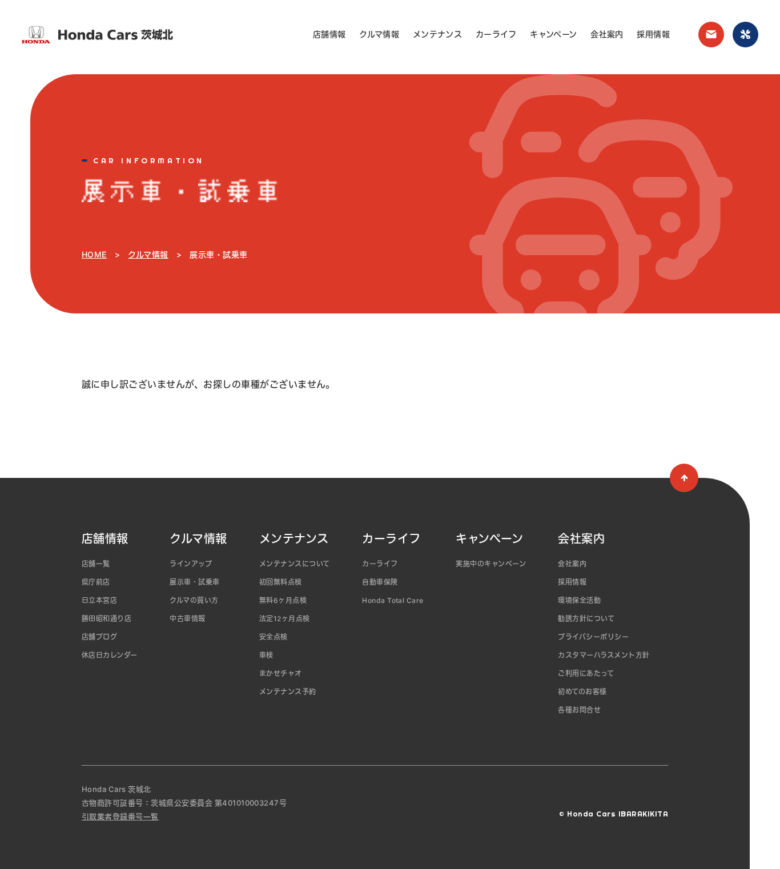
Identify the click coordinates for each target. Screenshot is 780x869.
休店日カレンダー (110, 655)
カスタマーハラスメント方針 (603, 655)
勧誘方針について (586, 618)
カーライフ (496, 34)
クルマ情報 (379, 34)
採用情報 (653, 34)
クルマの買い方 (194, 600)
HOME (94, 254)
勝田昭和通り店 (106, 618)
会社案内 (607, 34)
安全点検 (273, 637)
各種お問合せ (579, 710)
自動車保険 (379, 582)
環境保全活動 (579, 600)
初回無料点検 (280, 582)
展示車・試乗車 (194, 582)
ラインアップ (191, 564)
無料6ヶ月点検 (283, 600)
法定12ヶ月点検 (284, 618)
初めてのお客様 (582, 691)
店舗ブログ (99, 637)
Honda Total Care (393, 600)
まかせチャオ (280, 673)
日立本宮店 (99, 600)
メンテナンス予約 (287, 691)
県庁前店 (96, 582)
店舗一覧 (96, 564)
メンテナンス (438, 34)
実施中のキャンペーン (491, 564)
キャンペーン (553, 34)
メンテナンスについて (294, 564)
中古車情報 (187, 618)
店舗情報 (329, 34)
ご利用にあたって (586, 673)
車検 (266, 655)
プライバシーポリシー (593, 637)
